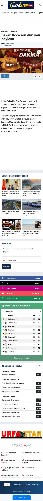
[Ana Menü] (2, 5)
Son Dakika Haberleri (11, 475)
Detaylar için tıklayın (21, 358)
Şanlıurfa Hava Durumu (32, 453)
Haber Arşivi (29, 475)
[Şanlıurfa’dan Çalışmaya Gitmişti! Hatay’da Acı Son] (31, 224)
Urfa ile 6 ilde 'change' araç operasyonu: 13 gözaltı (30, 213)
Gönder (6, 266)
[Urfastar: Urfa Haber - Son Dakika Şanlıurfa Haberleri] (21, 5)
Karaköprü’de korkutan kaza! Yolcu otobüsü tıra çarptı (31, 193)
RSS (7, 484)
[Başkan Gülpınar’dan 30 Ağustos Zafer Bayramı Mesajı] (11, 185)
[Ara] (40, 5)
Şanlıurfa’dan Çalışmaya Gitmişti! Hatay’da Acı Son (31, 233)
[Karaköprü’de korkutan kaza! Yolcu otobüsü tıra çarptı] (31, 185)
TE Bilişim (27, 491)
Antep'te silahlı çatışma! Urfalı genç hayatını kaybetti (11, 233)
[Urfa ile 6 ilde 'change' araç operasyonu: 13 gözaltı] (31, 205)
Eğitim (40, 13)
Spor (21, 13)
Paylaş (6, 76)
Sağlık (13, 13)
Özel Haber (30, 13)
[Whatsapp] (29, 445)
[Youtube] (25, 445)
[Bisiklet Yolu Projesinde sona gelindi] (11, 205)
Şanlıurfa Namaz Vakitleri (8, 461)
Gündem (5, 13)
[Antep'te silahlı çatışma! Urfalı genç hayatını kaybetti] (11, 224)
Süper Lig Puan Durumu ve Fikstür (10, 469)
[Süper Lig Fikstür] (40, 366)
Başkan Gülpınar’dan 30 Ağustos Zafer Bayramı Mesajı (10, 193)
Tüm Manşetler (30, 468)
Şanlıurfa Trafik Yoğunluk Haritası (31, 461)
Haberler (4, 31)
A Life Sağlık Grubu (21, 497)
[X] (18, 445)
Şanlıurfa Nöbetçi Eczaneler (8, 454)
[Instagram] (21, 445)
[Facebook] (14, 445)
